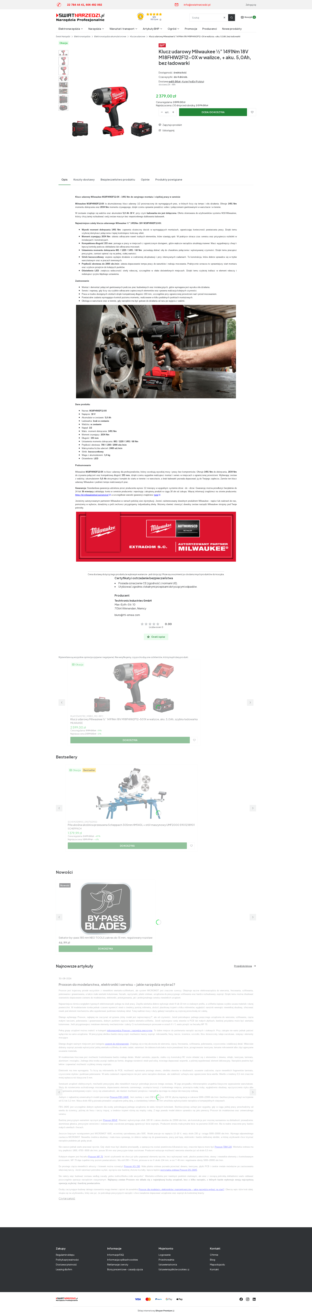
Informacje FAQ (115, 1254)
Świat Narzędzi (63, 36)
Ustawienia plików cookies (173, 1269)
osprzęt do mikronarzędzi (117, 1044)
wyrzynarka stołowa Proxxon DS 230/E (178, 1170)
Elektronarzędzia (82, 36)
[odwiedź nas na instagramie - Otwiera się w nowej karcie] (248, 1299)
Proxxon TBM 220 (223, 1147)
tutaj (156, 495)
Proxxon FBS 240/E (119, 1097)
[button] (231, 17)
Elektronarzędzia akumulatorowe (110, 36)
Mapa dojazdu (217, 1264)
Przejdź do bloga (243, 965)
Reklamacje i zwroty (117, 1264)
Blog (212, 1259)
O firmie (214, 1254)
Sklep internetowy (155, 1310)
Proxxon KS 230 (132, 1166)
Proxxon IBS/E (110, 1120)
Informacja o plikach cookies (122, 1259)
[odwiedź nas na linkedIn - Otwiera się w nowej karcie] (254, 1299)
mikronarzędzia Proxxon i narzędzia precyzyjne (129, 1030)
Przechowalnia (166, 1259)
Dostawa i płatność (66, 1264)
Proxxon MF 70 (95, 1156)
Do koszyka (130, 740)
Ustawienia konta (168, 1264)
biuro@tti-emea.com (127, 615)
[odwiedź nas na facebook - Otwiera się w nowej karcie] (241, 1299)
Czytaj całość (67, 1198)
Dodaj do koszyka (213, 112)
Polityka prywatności (67, 1259)
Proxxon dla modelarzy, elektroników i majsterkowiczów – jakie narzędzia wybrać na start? (181, 1189)
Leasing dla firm (64, 1269)
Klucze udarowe (137, 36)
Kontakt (214, 1269)
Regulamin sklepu (65, 1254)
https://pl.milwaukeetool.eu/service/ (92, 495)
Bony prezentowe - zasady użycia (125, 1269)
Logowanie (165, 1254)
